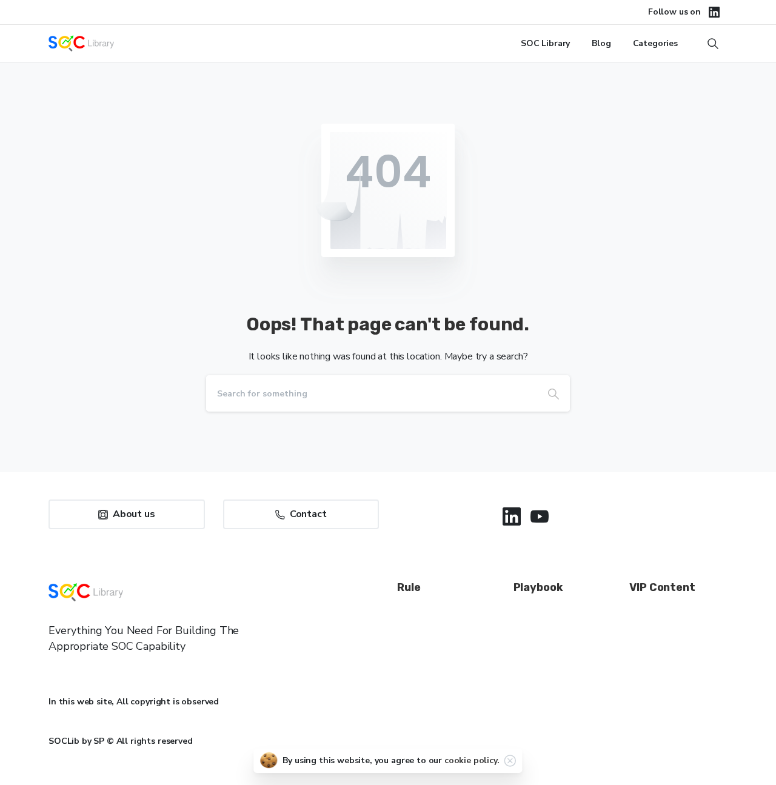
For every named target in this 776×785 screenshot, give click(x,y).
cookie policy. (472, 760)
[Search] (553, 393)
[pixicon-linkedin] (512, 516)
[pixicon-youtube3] (540, 516)
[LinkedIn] (714, 12)
